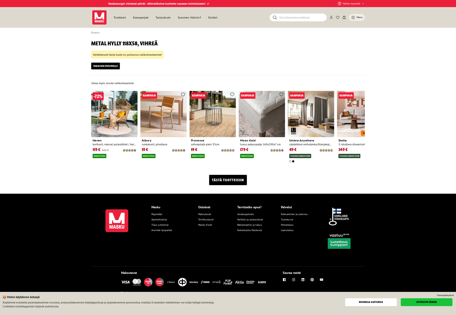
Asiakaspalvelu (245, 214)
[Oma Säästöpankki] (216, 282)
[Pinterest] (312, 279)
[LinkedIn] (303, 279)
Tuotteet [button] (120, 17)
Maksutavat (204, 214)
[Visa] (125, 282)
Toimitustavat (206, 219)
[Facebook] (284, 279)
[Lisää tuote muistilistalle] (134, 95)
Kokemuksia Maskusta (249, 230)
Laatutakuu (287, 230)
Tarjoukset (163, 17)
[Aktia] (239, 282)
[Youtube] (321, 279)
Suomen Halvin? (189, 17)
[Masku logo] (116, 218)
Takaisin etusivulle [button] (105, 66)
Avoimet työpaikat (161, 230)
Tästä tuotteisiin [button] (228, 180)
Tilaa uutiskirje (160, 224)
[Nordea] (194, 282)
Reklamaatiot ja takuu (249, 224)
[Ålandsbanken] (262, 282)
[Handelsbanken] (251, 282)
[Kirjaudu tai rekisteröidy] (331, 17)
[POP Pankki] (228, 282)
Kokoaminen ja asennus (294, 214)
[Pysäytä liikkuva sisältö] (97, 3)
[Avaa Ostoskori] (344, 17)
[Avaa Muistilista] (338, 17)
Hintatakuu (287, 224)
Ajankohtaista (159, 219)
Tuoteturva (287, 219)
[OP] (182, 282)
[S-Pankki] (205, 282)
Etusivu (95, 32)
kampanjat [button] (141, 17)
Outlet (212, 17)
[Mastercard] (137, 282)
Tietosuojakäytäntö (445, 295)
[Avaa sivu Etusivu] (99, 17)
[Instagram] (294, 279)
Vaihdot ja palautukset (250, 219)
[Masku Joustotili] (171, 282)
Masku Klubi (205, 224)
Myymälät (156, 214)
